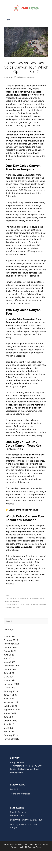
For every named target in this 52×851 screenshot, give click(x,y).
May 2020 (8, 728)
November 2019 (11, 739)
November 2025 (11, 644)
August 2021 (10, 713)
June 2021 (9, 717)
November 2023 (11, 684)
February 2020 (11, 735)
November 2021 (11, 702)
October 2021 (10, 706)
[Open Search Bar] (48, 19)
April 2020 (9, 731)
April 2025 (9, 658)
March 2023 (9, 687)
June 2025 (9, 655)
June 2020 (9, 724)
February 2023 (11, 691)
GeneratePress (34, 847)
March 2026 (9, 636)
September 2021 (12, 709)
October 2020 (10, 720)
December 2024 (11, 666)
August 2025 (10, 651)
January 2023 (10, 695)
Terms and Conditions (21, 794)
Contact (14, 789)
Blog (7, 595)
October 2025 (10, 647)
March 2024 (9, 680)
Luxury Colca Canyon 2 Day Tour (26, 820)
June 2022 (9, 699)
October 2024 (10, 669)
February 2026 (11, 640)
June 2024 (9, 673)
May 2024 (8, 677)
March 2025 (9, 662)
